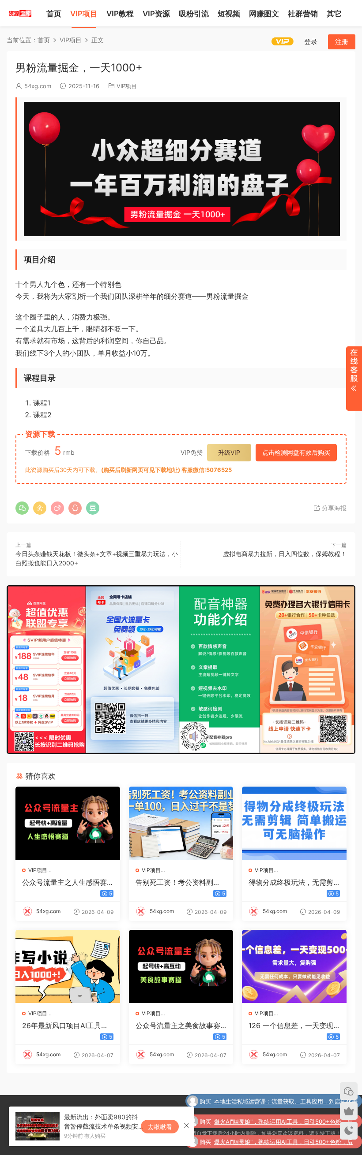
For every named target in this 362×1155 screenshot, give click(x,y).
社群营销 (303, 13)
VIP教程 (120, 13)
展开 (354, 378)
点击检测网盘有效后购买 (296, 452)
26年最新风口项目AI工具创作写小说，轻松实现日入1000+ (67, 1025)
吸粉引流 (194, 13)
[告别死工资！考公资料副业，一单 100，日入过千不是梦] (181, 823)
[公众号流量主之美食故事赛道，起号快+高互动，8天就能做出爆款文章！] (181, 966)
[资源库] (20, 13)
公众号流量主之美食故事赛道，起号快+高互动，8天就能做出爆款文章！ (179, 1025)
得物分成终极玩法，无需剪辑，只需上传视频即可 (291, 882)
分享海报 (333, 508)
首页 (53, 13)
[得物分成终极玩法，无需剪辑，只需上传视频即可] (294, 823)
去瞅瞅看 (159, 1126)
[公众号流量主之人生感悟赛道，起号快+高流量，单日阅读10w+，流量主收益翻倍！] (67, 823)
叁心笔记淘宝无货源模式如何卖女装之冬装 (303, 1144)
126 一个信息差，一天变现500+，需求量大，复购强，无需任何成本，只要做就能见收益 (293, 1025)
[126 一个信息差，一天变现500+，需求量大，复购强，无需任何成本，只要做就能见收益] (294, 966)
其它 (334, 13)
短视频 (229, 13)
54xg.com (37, 85)
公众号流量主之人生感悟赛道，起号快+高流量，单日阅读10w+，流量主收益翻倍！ (67, 882)
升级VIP (229, 452)
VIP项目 (84, 13)
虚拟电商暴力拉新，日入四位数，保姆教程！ (285, 553)
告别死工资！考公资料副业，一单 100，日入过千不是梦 (178, 882)
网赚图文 (264, 13)
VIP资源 (156, 13)
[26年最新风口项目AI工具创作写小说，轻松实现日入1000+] (67, 966)
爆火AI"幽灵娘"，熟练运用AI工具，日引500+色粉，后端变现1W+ (283, 1104)
